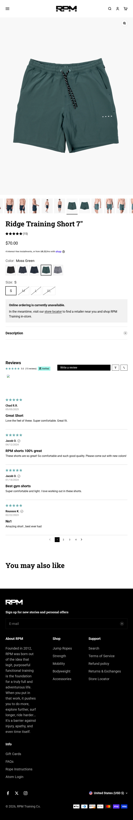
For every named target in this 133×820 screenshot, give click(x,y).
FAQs (10, 761)
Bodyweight (61, 671)
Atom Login (14, 777)
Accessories (62, 679)
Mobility (59, 664)
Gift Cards (13, 754)
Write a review (68, 367)
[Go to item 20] (97, 207)
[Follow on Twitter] (16, 793)
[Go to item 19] (84, 207)
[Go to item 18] (72, 207)
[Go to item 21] (109, 207)
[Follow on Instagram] (25, 793)
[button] (14, 233)
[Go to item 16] (47, 207)
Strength (59, 656)
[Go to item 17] (59, 207)
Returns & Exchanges (104, 671)
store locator (53, 311)
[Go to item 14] (22, 207)
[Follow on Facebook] (8, 793)
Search (93, 648)
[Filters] (115, 368)
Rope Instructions (19, 769)
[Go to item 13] (9, 207)
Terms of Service (101, 656)
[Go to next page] (82, 539)
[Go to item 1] (15, 383)
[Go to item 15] (34, 207)
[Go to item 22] (121, 207)
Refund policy (98, 664)
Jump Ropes (62, 648)
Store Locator (98, 679)
